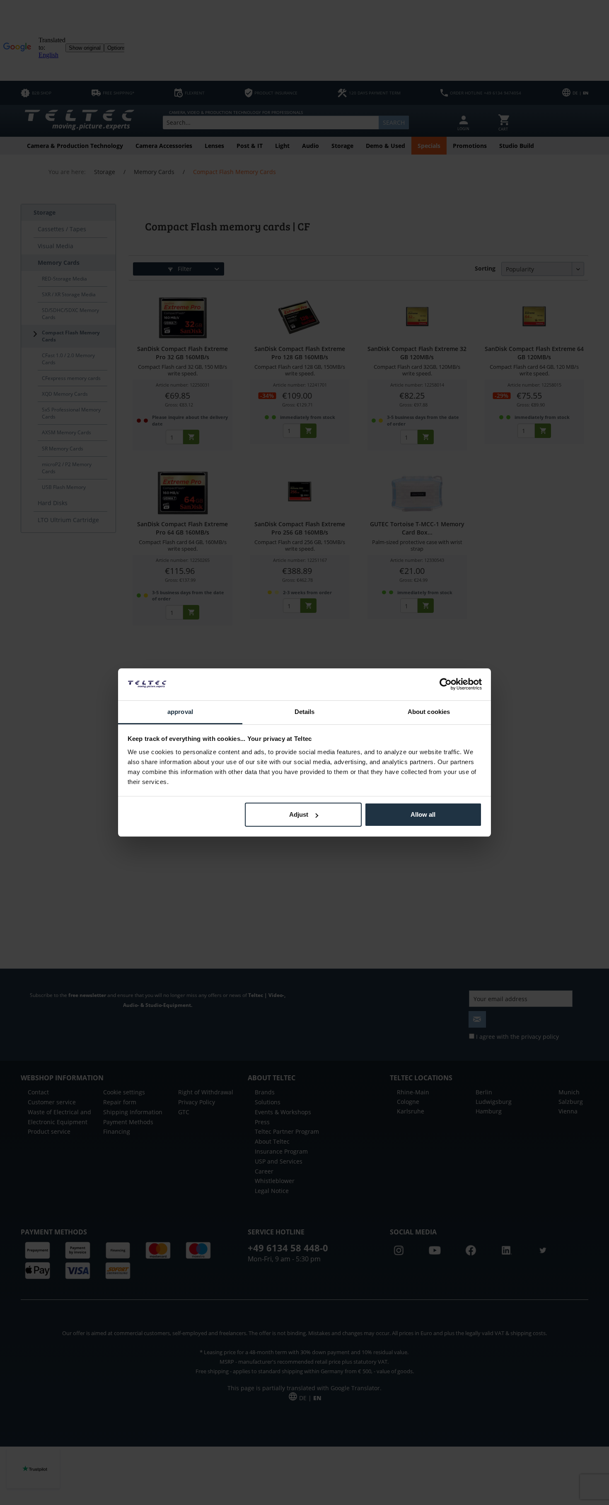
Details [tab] (305, 711)
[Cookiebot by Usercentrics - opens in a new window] (445, 684)
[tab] (180, 712)
